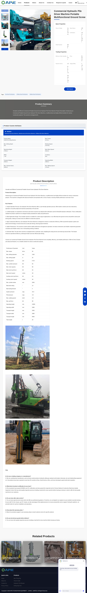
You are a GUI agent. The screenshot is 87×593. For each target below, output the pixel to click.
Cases (70, 2)
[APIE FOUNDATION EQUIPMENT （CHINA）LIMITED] (9, 3)
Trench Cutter (17, 580)
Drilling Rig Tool (17, 585)
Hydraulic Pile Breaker (19, 583)
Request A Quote (61, 2)
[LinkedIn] (85, 301)
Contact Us (50, 2)
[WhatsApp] (85, 294)
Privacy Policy (4, 585)
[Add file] (60, 590)
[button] (4, 49)
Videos (34, 2)
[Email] (85, 291)
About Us (41, 2)
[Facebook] (85, 298)
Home (19, 2)
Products (26, 2)
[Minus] (83, 561)
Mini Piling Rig (17, 578)
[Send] (84, 590)
